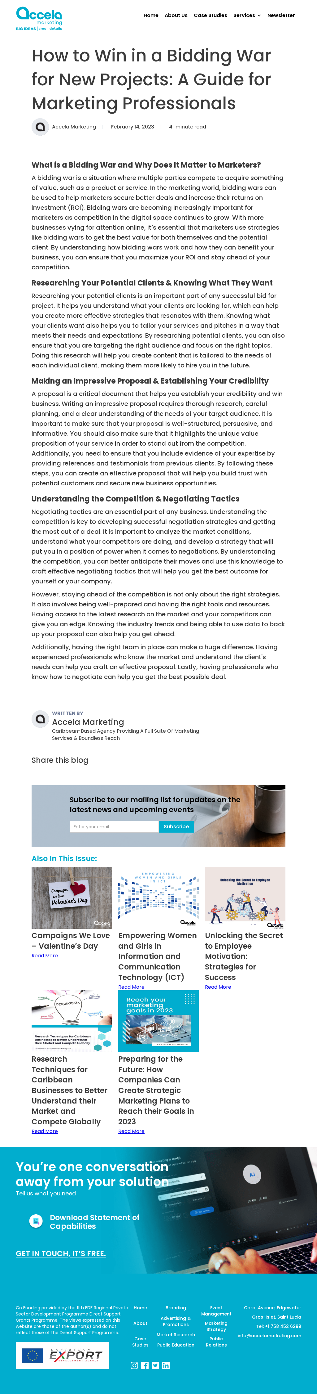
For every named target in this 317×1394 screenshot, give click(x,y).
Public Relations (216, 1342)
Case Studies (140, 1342)
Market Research (176, 1335)
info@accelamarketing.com (269, 1336)
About (140, 1323)
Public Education (175, 1345)
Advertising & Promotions (176, 1321)
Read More (45, 956)
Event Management (216, 1311)
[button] (250, 15)
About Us (176, 15)
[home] (39, 18)
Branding (176, 1308)
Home (140, 1308)
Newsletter (281, 15)
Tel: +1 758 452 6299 (278, 1326)
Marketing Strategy (216, 1326)
